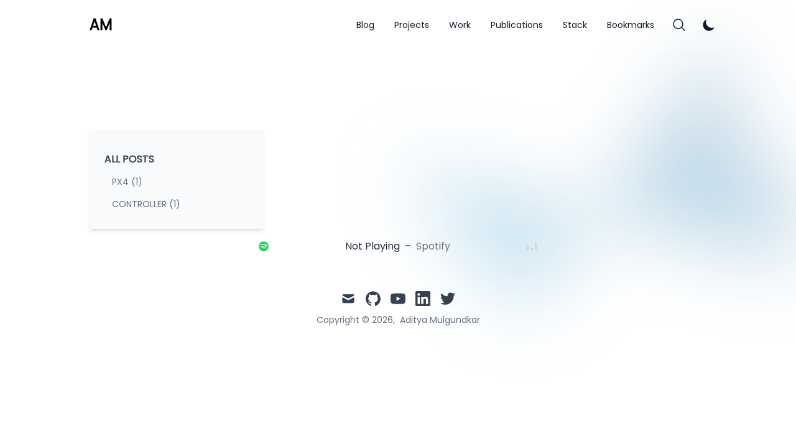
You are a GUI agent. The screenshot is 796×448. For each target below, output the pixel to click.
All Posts (129, 159)
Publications (517, 25)
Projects (411, 25)
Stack (575, 25)
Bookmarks (630, 25)
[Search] (679, 24)
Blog (365, 25)
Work (460, 25)
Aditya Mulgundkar (440, 320)
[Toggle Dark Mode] (708, 24)
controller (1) (146, 204)
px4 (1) (127, 181)
